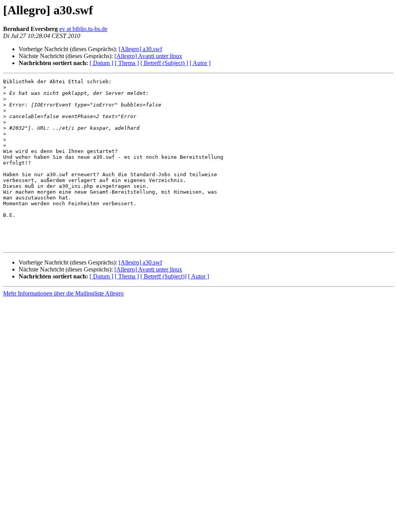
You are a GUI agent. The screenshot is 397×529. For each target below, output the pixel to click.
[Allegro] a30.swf (140, 49)
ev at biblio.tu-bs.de (83, 29)
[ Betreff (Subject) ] (164, 63)
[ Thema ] (127, 63)
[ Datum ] (101, 63)
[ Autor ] (200, 63)
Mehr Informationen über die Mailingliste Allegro (63, 293)
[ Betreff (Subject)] (163, 276)
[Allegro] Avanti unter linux (148, 56)
